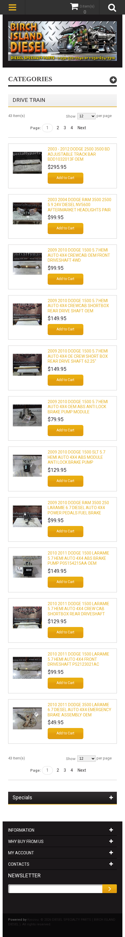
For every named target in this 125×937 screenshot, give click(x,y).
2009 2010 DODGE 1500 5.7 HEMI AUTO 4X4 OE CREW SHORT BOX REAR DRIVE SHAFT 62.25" (78, 356)
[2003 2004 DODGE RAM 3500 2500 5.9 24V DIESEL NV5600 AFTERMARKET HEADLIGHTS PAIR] (27, 213)
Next (82, 127)
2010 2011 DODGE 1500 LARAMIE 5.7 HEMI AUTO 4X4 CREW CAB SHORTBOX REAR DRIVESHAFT (78, 608)
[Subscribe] (109, 888)
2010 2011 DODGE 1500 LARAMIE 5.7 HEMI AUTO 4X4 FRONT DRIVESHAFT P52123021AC (78, 659)
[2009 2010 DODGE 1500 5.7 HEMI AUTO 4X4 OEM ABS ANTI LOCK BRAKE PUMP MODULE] (27, 415)
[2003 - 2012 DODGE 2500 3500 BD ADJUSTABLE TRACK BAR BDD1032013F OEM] (27, 163)
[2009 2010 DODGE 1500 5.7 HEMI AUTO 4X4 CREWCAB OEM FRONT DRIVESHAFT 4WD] (27, 264)
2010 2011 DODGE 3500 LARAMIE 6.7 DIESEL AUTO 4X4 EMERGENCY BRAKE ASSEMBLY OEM (79, 709)
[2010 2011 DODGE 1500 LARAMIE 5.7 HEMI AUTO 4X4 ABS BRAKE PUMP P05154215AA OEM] (27, 567)
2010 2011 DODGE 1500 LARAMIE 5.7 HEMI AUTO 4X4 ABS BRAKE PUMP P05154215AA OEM (78, 558)
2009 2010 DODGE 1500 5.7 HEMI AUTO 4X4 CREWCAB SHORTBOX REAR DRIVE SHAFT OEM (78, 305)
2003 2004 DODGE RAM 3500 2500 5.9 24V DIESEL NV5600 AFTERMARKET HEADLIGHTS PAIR (79, 204)
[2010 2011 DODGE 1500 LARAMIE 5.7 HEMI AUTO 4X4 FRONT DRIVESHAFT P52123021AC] (27, 668)
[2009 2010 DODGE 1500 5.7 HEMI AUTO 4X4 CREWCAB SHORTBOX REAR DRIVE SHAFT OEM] (27, 314)
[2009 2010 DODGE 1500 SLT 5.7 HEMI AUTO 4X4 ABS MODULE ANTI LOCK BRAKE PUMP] (27, 466)
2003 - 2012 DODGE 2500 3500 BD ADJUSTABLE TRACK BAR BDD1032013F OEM (79, 154)
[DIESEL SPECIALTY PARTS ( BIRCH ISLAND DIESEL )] (62, 41)
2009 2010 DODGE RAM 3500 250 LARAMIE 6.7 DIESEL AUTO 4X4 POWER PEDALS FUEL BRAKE (78, 507)
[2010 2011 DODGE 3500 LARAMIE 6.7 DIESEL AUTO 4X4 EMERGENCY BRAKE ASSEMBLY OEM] (27, 718)
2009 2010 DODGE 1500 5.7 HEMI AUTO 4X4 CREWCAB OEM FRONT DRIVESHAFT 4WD (79, 255)
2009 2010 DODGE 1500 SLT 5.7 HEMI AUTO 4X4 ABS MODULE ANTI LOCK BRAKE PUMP (76, 457)
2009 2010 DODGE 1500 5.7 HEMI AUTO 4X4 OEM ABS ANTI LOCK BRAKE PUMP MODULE (78, 406)
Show (71, 116)
